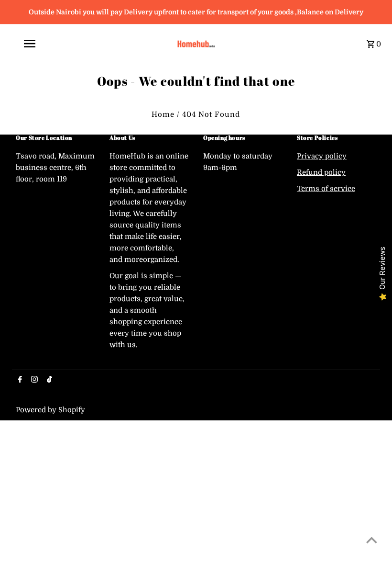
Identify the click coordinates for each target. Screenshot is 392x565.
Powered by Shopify (50, 410)
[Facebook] (19, 380)
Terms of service (326, 188)
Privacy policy (322, 156)
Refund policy (321, 172)
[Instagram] (33, 380)
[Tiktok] (48, 380)
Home (163, 114)
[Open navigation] (91, 44)
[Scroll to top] (371, 540)
